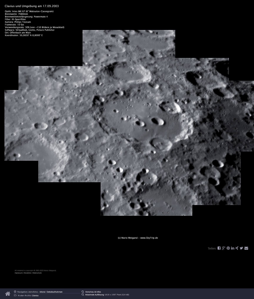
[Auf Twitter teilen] (241, 249)
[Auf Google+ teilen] (223, 249)
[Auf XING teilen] (236, 249)
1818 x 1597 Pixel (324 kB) (107, 295)
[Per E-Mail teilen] (246, 249)
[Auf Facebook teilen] (219, 249)
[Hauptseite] (8, 295)
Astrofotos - (36, 292)
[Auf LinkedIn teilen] (232, 249)
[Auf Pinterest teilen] (228, 249)
